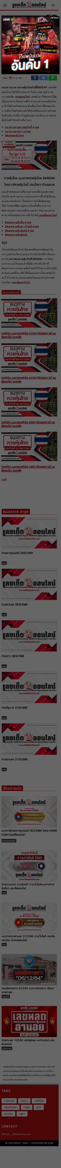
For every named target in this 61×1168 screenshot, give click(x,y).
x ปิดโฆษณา (54, 18)
